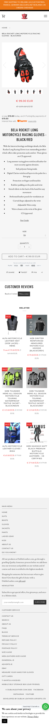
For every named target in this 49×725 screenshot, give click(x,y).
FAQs (4, 628)
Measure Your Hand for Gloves (18, 672)
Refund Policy (9, 640)
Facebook (39, 690)
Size (25, 231)
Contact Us (7, 548)
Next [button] (42, 64)
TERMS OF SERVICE (10, 636)
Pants (5, 532)
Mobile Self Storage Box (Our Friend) (21, 684)
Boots (5, 520)
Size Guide (24, 220)
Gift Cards (7, 676)
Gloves (5, 524)
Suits (4, 516)
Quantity (24, 243)
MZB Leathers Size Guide (14, 656)
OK (4, 721)
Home (4, 28)
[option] (24, 64)
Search (5, 620)
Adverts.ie (7, 664)
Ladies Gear (8, 536)
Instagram (18, 694)
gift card (22, 581)
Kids (4, 540)
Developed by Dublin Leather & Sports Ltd (24, 699)
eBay (4, 668)
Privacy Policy (33, 716)
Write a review (24, 294)
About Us (6, 544)
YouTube (30, 694)
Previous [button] (6, 64)
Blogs (5, 632)
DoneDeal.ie (8, 660)
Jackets (6, 528)
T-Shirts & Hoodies (11, 680)
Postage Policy (9, 648)
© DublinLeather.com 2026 (19, 690)
